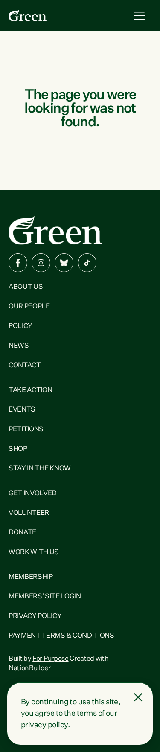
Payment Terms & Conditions (61, 636)
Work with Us (34, 552)
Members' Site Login (45, 596)
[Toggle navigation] (139, 15)
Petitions (26, 429)
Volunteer (29, 513)
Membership (31, 577)
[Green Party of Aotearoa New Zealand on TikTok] (87, 262)
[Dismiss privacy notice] (138, 697)
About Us (26, 287)
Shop (18, 449)
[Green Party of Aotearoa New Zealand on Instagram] (41, 262)
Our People (29, 306)
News (19, 346)
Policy (20, 326)
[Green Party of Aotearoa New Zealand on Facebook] (18, 262)
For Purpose (50, 659)
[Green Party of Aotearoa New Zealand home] (55, 230)
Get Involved (33, 493)
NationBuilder (30, 668)
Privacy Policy (35, 616)
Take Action (30, 390)
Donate (22, 532)
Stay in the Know (40, 468)
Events (22, 409)
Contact (25, 365)
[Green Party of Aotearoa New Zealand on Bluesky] (64, 262)
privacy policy (44, 725)
